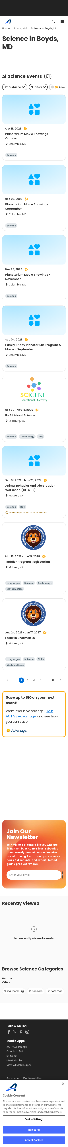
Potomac (57, 991)
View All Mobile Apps (19, 1065)
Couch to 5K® (15, 1051)
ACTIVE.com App (17, 1047)
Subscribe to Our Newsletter (24, 1078)
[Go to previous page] (7, 680)
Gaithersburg (15, 991)
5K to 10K (12, 1056)
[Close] (63, 1084)
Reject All (34, 1129)
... (47, 680)
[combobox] (14, 87)
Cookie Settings (34, 1119)
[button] (38, 87)
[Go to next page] (60, 680)
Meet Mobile (14, 1060)
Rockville (37, 991)
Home (6, 28)
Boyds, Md (20, 28)
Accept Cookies (34, 1140)
